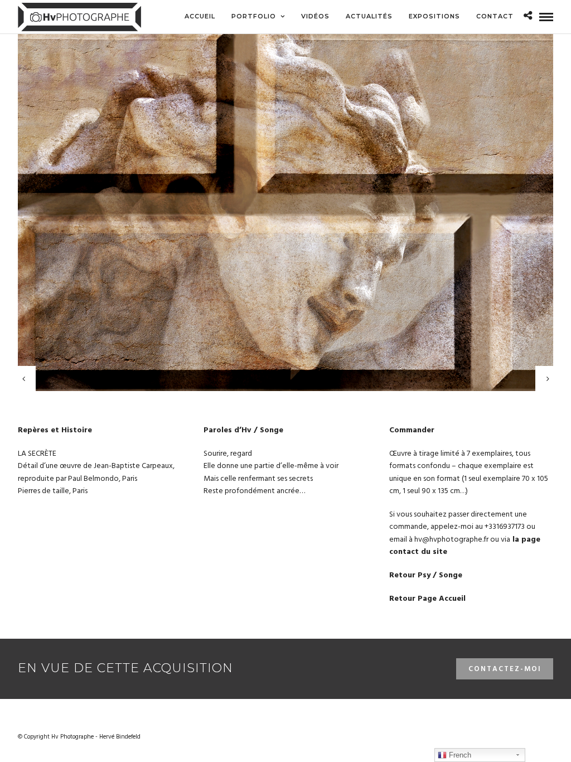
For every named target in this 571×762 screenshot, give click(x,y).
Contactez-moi (504, 669)
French (459, 755)
